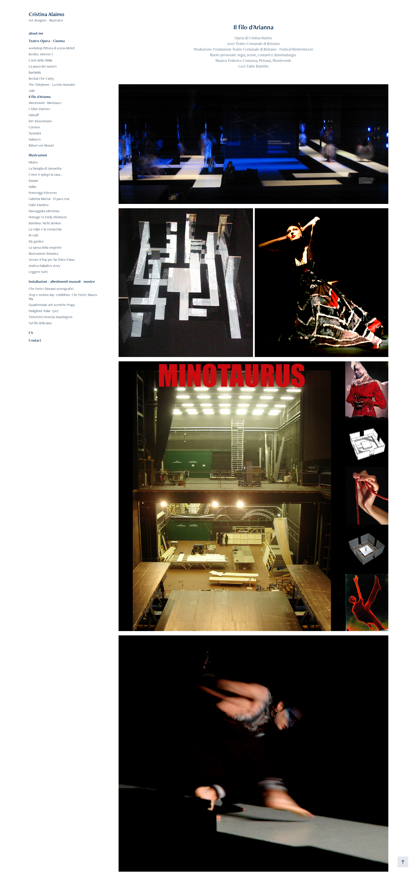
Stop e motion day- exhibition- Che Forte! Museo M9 (63, 297)
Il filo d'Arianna (40, 96)
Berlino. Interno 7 (41, 54)
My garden (36, 241)
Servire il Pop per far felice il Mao (51, 259)
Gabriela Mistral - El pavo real (49, 199)
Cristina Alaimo (46, 14)
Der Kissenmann (40, 121)
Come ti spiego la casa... (46, 174)
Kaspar (33, 180)
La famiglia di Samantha (45, 168)
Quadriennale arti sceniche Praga (52, 304)
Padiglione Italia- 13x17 (44, 311)
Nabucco (35, 139)
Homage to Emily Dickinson (48, 217)
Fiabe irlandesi (38, 205)
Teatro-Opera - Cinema (47, 40)
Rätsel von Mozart (41, 145)
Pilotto (33, 162)
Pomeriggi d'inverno (43, 192)
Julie (32, 90)
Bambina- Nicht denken (45, 223)
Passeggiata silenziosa (44, 211)
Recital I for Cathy (41, 78)
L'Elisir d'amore (39, 109)
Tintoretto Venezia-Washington (50, 317)
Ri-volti (33, 235)
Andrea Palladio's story (44, 265)
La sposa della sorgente (45, 247)
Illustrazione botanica (43, 253)
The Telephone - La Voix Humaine (52, 84)
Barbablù (35, 72)
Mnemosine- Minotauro (45, 103)
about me (36, 33)
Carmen (34, 127)
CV (31, 332)
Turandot (35, 133)
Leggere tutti (38, 271)
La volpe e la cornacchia (45, 229)
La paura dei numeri (42, 66)
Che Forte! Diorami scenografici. (51, 288)
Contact (35, 340)
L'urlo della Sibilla (40, 60)
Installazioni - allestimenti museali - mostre (62, 281)
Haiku (32, 186)
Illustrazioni (38, 155)
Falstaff (34, 115)
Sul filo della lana (40, 323)
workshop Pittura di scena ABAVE (52, 48)
